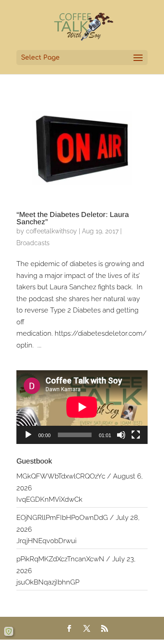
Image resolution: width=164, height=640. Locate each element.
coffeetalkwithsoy (51, 231)
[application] (82, 407)
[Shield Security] (8, 631)
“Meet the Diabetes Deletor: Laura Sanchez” (72, 218)
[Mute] (121, 434)
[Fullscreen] (135, 434)
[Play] (28, 434)
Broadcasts (33, 243)
